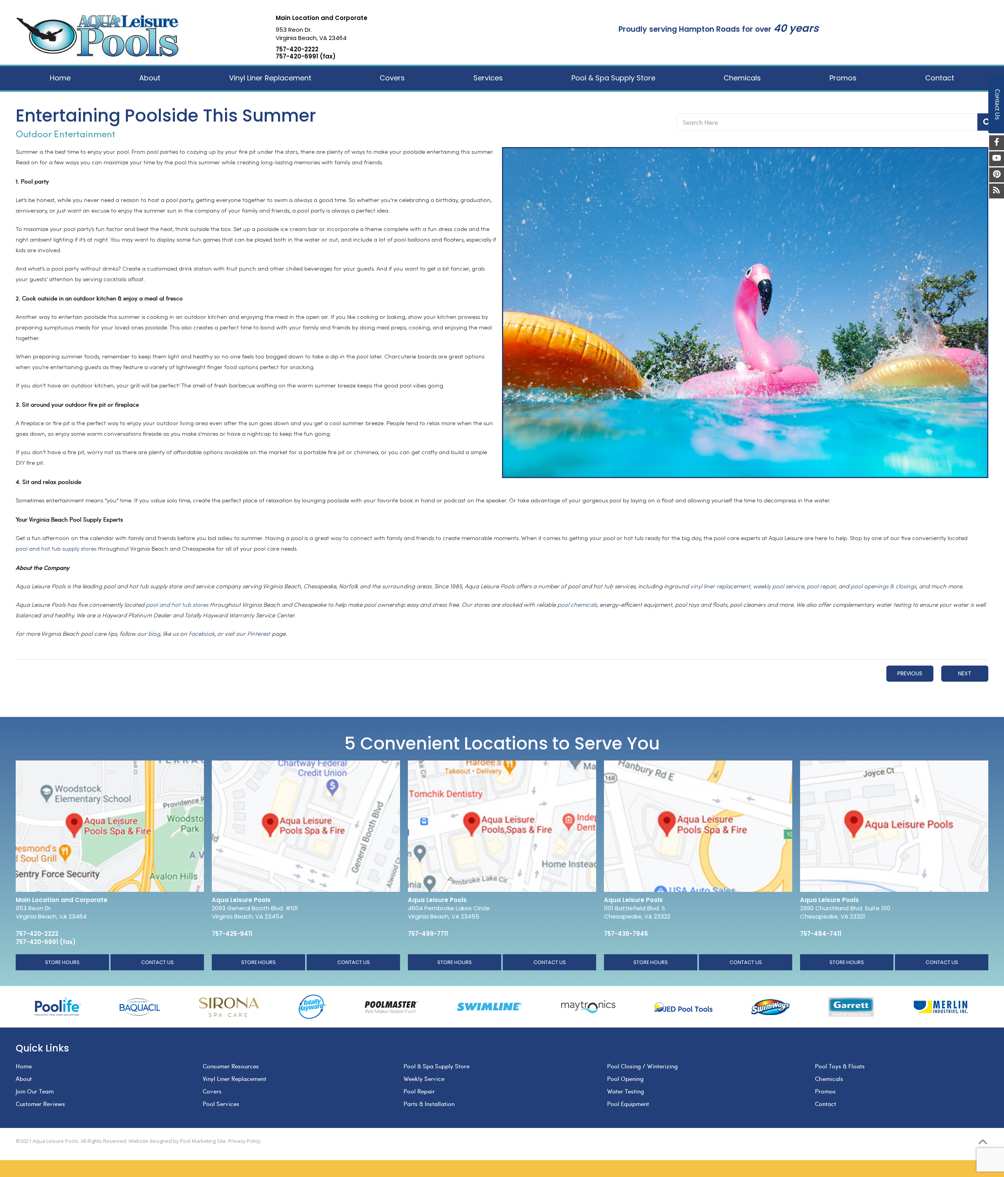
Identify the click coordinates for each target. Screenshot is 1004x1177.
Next (964, 673)
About (24, 1078)
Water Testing (625, 1091)
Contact (825, 1104)
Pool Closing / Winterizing (642, 1066)
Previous (909, 673)
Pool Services (221, 1104)
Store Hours (62, 962)
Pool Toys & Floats (840, 1066)
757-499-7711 (428, 934)
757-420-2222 (297, 49)
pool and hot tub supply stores (56, 549)
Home (24, 1066)
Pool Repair (419, 1091)
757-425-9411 (232, 934)
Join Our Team (35, 1091)
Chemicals (829, 1078)
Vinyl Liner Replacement (234, 1078)
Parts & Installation (429, 1104)
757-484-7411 (820, 934)
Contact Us (157, 962)
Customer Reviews (40, 1104)
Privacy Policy (244, 1140)
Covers (212, 1091)
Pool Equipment (628, 1104)
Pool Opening (625, 1078)
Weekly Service (424, 1078)
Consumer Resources (231, 1066)
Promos (825, 1091)
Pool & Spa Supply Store (436, 1066)
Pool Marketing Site (203, 1140)
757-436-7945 (626, 934)
